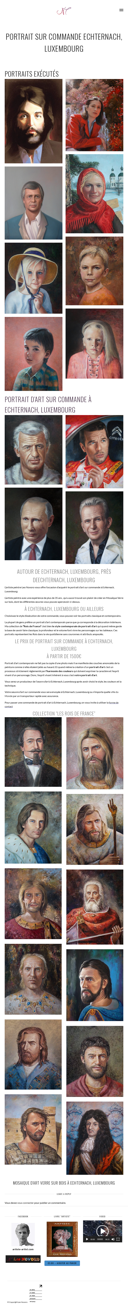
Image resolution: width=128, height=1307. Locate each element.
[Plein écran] (118, 1239)
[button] (102, 1231)
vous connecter (25, 1202)
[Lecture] (87, 1239)
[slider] (100, 1239)
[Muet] (113, 1239)
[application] (102, 1231)
